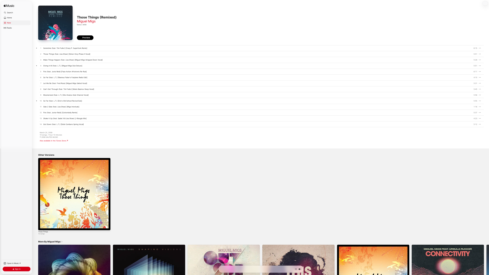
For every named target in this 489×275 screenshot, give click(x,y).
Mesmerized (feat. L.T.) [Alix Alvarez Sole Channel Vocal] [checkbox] (66, 95)
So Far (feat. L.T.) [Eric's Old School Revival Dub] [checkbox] (62, 101)
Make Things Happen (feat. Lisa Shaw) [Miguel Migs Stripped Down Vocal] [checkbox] (73, 60)
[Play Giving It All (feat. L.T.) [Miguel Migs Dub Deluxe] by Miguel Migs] (40, 66)
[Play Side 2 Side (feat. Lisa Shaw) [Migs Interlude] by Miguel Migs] (40, 107)
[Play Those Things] (41, 227)
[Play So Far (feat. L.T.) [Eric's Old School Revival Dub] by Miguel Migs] (40, 101)
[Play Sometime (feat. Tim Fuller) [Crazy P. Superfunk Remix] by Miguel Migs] (40, 48)
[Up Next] (295, 269)
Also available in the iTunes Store (53, 141)
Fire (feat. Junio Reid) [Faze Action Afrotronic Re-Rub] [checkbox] (65, 72)
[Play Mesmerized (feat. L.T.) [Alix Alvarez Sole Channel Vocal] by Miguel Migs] (40, 95)
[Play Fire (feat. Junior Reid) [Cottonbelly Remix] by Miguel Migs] (40, 113)
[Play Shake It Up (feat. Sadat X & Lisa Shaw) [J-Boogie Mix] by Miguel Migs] (40, 118)
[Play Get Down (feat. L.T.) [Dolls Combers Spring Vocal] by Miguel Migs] (40, 124)
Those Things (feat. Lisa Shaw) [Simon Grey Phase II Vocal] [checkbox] (66, 54)
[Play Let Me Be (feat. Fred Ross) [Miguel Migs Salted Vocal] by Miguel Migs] (40, 83)
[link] (50, 241)
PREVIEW (474, 48)
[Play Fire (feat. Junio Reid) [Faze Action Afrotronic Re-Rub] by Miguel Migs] (40, 72)
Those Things (43, 159)
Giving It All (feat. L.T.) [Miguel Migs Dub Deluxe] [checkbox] (62, 66)
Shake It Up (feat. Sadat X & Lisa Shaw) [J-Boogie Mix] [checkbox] (65, 118)
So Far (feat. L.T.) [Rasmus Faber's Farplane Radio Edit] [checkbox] (65, 77)
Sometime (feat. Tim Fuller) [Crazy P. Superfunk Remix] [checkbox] (65, 48)
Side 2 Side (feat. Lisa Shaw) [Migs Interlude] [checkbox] (61, 107)
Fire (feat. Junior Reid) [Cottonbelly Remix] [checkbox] (60, 113)
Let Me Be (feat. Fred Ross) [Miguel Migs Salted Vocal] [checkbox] (65, 83)
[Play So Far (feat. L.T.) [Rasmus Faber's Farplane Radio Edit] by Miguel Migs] (40, 77)
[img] (9, 5)
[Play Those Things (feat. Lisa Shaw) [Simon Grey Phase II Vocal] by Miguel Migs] (40, 54)
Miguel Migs (86, 21)
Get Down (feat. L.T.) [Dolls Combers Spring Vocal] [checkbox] (63, 124)
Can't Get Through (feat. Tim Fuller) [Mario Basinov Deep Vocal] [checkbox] (68, 89)
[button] (16, 12)
